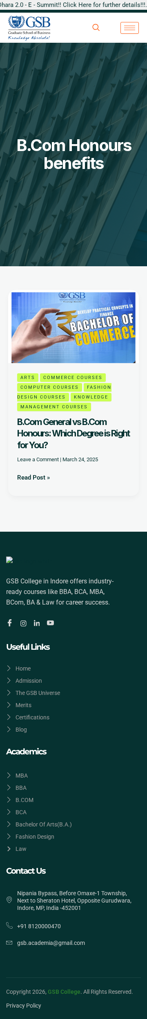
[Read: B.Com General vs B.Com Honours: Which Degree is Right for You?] (73, 326)
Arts (27, 377)
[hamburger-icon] (129, 28)
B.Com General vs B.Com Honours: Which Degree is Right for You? (73, 433)
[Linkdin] (38, 623)
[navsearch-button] (96, 28)
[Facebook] (11, 623)
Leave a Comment (38, 459)
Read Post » (33, 477)
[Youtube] (51, 623)
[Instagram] (24, 623)
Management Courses (54, 407)
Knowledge (91, 397)
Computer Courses (49, 387)
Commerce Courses (72, 377)
